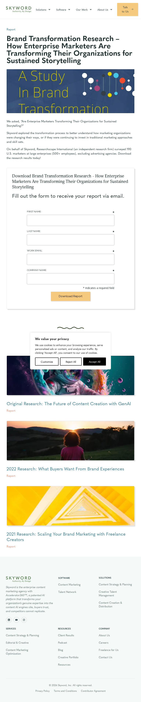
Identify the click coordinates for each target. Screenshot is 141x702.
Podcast (62, 642)
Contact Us (105, 657)
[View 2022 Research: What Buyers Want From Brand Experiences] (70, 441)
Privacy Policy (42, 690)
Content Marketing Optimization (17, 651)
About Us (102, 9)
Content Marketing (69, 584)
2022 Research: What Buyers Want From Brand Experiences (65, 468)
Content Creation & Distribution (110, 604)
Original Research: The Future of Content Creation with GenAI (69, 403)
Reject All (71, 361)
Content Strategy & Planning (115, 584)
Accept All (94, 361)
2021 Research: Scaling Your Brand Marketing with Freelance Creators (66, 536)
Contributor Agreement (93, 690)
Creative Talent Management (108, 593)
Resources (64, 664)
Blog (60, 650)
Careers (103, 642)
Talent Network (67, 592)
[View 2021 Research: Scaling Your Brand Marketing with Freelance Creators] (70, 506)
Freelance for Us (108, 650)
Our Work (82, 9)
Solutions (41, 9)
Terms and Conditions (65, 690)
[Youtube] (16, 620)
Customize (47, 361)
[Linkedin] (9, 620)
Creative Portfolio (68, 657)
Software (61, 9)
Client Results (66, 635)
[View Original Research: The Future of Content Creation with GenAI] (70, 375)
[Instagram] (24, 620)
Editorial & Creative (17, 642)
